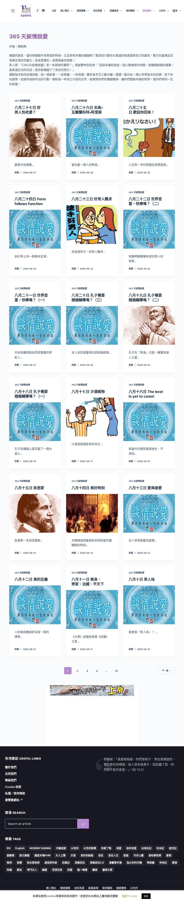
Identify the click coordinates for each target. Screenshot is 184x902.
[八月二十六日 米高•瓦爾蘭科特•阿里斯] (92, 137)
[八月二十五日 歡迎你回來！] (149, 137)
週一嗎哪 (82, 869)
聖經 (44, 869)
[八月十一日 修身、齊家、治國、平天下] (92, 609)
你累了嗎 (106, 848)
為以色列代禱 (134, 862)
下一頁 (165, 670)
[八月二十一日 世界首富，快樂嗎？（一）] (35, 325)
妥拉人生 (113, 855)
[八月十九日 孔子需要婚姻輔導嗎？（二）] (149, 325)
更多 (175, 10)
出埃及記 (146, 848)
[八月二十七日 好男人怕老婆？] (35, 137)
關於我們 (11, 767)
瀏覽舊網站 (14, 800)
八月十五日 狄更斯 (29, 488)
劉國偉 (10, 855)
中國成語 (61, 848)
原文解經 (24, 855)
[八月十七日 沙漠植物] (92, 417)
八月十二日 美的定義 (31, 579)
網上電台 (65, 10)
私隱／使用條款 (15, 793)
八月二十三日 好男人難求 (92, 199)
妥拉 (100, 855)
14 (116, 670)
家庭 (125, 855)
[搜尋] (173, 11)
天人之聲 (61, 855)
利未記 (160, 848)
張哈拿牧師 (155, 855)
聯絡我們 (11, 780)
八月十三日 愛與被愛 (145, 488)
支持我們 (11, 773)
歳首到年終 (51, 862)
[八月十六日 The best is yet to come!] (149, 421)
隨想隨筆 (81, 10)
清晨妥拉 (80, 862)
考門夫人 (32, 869)
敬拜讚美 (130, 10)
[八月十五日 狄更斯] (35, 513)
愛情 (168, 855)
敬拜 (9, 862)
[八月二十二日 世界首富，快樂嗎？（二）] (149, 229)
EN (8, 848)
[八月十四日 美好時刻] (92, 513)
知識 (9, 869)
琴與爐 (150, 862)
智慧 (19, 862)
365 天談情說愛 (22, 100)
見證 (69, 869)
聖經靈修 (147, 10)
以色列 (162, 10)
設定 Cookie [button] (129, 896)
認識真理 (114, 10)
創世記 (173, 848)
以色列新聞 (90, 848)
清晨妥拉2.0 (97, 862)
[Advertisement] (92, 721)
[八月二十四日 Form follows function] (35, 229)
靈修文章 (107, 869)
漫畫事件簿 (115, 862)
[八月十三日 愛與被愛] (149, 513)
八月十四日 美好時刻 (88, 488)
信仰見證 (97, 10)
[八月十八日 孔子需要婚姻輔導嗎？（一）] (35, 421)
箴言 (19, 869)
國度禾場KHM (42, 855)
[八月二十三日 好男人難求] (92, 224)
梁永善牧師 (33, 862)
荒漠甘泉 (57, 869)
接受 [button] (146, 896)
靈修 (94, 869)
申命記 (163, 862)
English (20, 848)
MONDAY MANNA (40, 848)
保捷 (118, 848)
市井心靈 (139, 855)
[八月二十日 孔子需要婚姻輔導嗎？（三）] (92, 325)
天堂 (73, 855)
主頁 (54, 10)
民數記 (66, 862)
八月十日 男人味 (142, 579)
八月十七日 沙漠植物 (88, 392)
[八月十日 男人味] (149, 604)
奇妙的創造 (87, 855)
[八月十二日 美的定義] (35, 604)
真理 (174, 862)
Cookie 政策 (13, 787)
